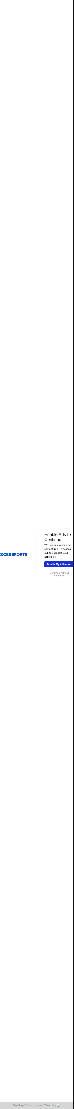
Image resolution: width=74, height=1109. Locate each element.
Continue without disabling (57, 574)
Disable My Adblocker (58, 564)
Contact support (32, 1105)
